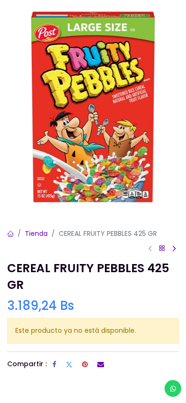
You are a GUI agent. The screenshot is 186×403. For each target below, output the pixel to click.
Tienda (36, 233)
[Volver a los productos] (162, 249)
